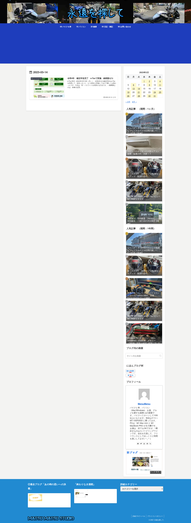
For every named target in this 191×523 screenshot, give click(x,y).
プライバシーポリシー (155, 516)
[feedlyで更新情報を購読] (147, 443)
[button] (160, 355)
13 (133, 88)
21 (139, 92)
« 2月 (128, 101)
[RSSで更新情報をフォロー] (150, 443)
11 (160, 84)
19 (128, 92)
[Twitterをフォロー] (141, 443)
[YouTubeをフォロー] (144, 443)
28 (139, 95)
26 (128, 95)
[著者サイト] (138, 443)
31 (155, 95)
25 (160, 92)
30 (149, 95)
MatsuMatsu (144, 403)
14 (139, 88)
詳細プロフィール (139, 516)
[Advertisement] (95, 48)
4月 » (134, 101)
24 (155, 92)
